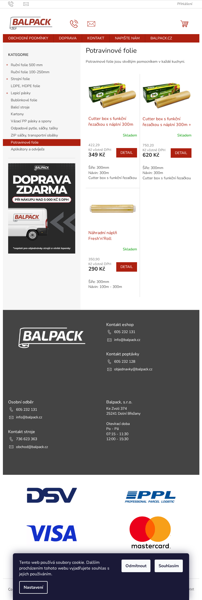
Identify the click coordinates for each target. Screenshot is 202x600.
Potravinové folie (24, 142)
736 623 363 (26, 438)
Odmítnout (136, 566)
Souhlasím (169, 566)
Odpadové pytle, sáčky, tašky (34, 128)
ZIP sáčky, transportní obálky (34, 135)
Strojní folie (20, 78)
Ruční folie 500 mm (27, 64)
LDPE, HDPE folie (25, 85)
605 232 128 (124, 361)
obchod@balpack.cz (32, 446)
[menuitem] (28, 38)
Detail (126, 152)
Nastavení (33, 587)
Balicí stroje (20, 107)
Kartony (17, 114)
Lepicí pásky (21, 93)
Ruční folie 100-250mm (30, 72)
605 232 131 (124, 331)
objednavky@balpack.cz (133, 369)
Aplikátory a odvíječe (27, 149)
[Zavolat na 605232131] (16, 4)
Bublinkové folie (24, 100)
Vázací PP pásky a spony (31, 121)
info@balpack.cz (127, 339)
